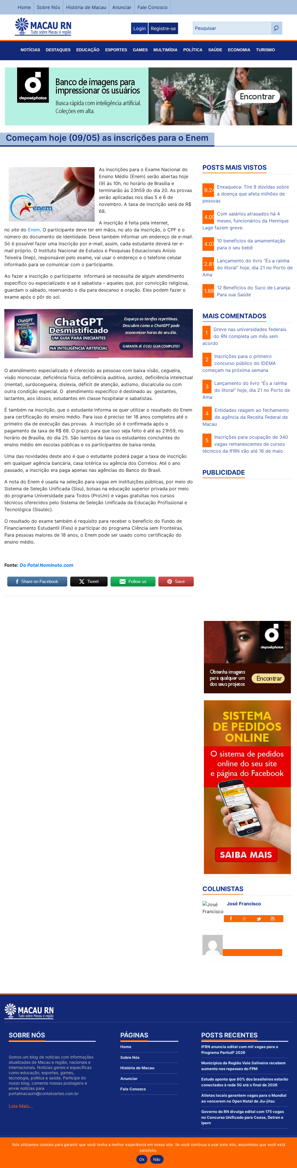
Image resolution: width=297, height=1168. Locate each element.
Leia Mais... (21, 1106)
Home (24, 7)
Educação (87, 49)
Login (139, 28)
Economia (239, 49)
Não (157, 1159)
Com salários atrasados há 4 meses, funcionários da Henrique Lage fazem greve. (245, 221)
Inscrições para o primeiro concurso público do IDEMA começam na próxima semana (239, 363)
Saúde (215, 49)
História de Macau (86, 7)
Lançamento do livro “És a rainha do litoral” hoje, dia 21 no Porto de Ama (247, 267)
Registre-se (163, 28)
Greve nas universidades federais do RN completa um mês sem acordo (244, 336)
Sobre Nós (48, 7)
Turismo (265, 49)
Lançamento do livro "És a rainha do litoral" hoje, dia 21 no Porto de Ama (246, 390)
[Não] (290, 1153)
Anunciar (121, 7)
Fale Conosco (152, 7)
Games (140, 49)
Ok (141, 1159)
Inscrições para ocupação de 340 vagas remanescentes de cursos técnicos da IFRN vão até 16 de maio (245, 444)
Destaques (58, 49)
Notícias (30, 49)
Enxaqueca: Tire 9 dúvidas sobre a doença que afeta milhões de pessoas (245, 194)
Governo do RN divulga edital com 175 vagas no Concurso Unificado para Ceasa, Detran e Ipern (242, 1117)
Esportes (116, 49)
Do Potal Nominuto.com (46, 565)
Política (192, 49)
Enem (34, 230)
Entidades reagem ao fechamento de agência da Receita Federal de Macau (245, 417)
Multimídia (165, 49)
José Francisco (244, 903)
